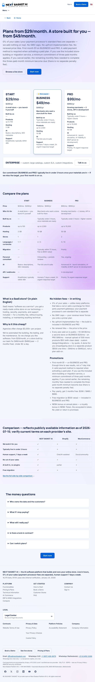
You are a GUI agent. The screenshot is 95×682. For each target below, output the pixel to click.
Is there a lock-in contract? (21, 533)
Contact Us (68, 587)
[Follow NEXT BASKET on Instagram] (17, 671)
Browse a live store (14, 72)
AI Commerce (8, 595)
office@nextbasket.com (17, 656)
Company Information (80, 628)
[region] (47, 240)
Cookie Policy (31, 638)
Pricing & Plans (8, 590)
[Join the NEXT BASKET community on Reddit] (35, 671)
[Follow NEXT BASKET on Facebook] (5, 671)
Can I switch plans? (18, 543)
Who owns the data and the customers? (27, 502)
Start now (34, 71)
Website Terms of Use (11, 628)
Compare (6, 601)
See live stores (26, 651)
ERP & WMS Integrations (12, 598)
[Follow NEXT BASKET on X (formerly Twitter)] (11, 671)
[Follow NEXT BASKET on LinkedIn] (23, 671)
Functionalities (8, 587)
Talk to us (82, 163)
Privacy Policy (31, 628)
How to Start (38, 587)
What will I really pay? (19, 522)
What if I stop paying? (19, 512)
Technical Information (11, 592)
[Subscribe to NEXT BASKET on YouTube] (29, 671)
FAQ (35, 595)
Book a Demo (81, 4)
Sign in (69, 4)
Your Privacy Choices (34, 633)
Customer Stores (39, 592)
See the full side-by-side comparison (19, 476)
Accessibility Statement (58, 628)
